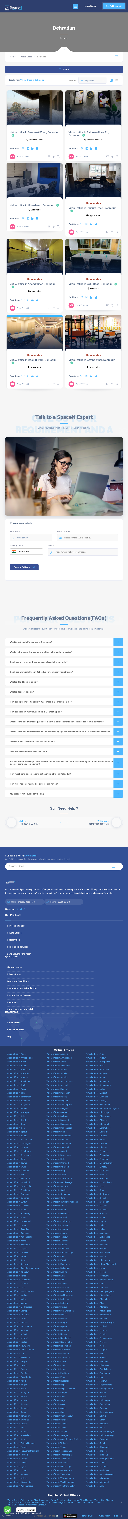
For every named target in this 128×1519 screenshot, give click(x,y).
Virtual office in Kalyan (17, 1248)
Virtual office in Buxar (95, 1139)
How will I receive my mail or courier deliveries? (34, 784)
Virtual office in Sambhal (18, 1408)
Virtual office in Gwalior (57, 1206)
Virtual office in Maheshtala (98, 1295)
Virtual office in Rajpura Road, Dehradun (92, 208)
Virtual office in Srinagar (57, 1435)
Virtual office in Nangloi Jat (59, 1338)
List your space (14, 967)
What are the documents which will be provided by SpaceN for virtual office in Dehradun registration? (60, 732)
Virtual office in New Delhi (18, 1346)
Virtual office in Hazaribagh (19, 1213)
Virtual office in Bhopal (17, 1124)
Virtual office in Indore (16, 1225)
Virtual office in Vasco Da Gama (100, 1474)
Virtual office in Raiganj (17, 1385)
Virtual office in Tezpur (17, 1447)
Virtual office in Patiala (17, 1365)
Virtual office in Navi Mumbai (59, 1342)
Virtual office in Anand (96, 1077)
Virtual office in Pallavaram (18, 1357)
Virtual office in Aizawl (96, 1058)
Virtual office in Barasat (96, 1093)
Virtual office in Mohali (56, 1315)
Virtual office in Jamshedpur (19, 1237)
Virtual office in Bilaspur (96, 1132)
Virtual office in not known (58, 1350)
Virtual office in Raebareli (58, 1381)
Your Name (15, 531)
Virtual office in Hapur (56, 1209)
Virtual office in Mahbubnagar (60, 1295)
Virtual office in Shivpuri (57, 1420)
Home (13, 57)
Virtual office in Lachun (57, 1283)
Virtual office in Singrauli (97, 1423)
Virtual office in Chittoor (96, 1147)
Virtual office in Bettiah (17, 1108)
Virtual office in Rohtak (96, 1396)
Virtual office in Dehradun (97, 1155)
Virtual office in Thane (56, 1447)
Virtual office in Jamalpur (18, 1233)
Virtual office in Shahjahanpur (60, 1416)
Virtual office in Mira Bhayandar (60, 1311)
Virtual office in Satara (16, 1412)
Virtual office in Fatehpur (97, 1178)
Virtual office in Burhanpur (58, 1139)
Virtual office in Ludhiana (97, 1287)
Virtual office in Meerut (57, 1307)
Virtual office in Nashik (17, 1342)
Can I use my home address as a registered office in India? (39, 662)
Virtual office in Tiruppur (17, 1459)
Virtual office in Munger (57, 1322)
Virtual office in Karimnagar (98, 1252)
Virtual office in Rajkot (16, 1388)
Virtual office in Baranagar (58, 1093)
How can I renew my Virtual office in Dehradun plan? (36, 712)
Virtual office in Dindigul (97, 1167)
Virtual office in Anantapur (18, 1081)
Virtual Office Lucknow (34, 1502)
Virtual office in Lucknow (58, 1287)
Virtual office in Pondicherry (98, 1369)
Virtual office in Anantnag (97, 1081)
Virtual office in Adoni (16, 1054)
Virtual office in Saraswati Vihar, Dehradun (34, 132)
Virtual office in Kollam (96, 1272)
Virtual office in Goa (95, 1190)
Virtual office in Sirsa (16, 1427)
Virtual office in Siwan (56, 1427)
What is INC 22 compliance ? (24, 682)
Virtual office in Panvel (56, 1361)
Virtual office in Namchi (57, 1334)
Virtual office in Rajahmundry (99, 1385)
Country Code (16, 546)
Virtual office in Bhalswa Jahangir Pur (102, 1108)
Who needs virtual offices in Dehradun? (29, 751)
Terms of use (87, 1516)
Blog (116, 1516)
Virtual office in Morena (57, 1318)
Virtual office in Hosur (16, 1217)
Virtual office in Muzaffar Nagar (100, 1322)
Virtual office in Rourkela (18, 1400)
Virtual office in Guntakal (97, 1198)
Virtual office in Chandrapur (59, 1143)
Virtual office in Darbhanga (19, 1155)
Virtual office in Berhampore (59, 1104)
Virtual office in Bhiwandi (58, 1120)
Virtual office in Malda (16, 1299)
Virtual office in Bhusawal (97, 1124)
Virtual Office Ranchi (76, 1502)
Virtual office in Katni (16, 1260)
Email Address (63, 531)
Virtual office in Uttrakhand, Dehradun (32, 205)
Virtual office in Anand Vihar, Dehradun (33, 284)
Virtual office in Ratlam (17, 1396)
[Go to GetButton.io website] (7, 1516)
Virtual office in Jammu (57, 1233)
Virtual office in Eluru (16, 1174)
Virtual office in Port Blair (18, 1373)
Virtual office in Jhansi (17, 1241)
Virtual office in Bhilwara (57, 1116)
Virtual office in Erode (56, 1174)
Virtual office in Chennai (96, 1143)
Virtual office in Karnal (16, 1256)
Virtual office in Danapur (97, 1151)
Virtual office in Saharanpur (98, 1400)
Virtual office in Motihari (96, 1318)
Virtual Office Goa (14, 1502)
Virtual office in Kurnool (17, 1283)
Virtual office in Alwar (95, 1065)
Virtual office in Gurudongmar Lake (62, 1202)
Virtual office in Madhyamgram (100, 1291)
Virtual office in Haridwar (97, 1209)
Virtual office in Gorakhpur (58, 1194)
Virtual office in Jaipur (96, 1225)
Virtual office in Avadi (16, 1089)
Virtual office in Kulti (55, 1279)
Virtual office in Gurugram (97, 1202)
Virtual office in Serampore (19, 1416)
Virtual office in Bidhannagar (59, 1128)
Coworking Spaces (16, 926)
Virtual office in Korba (16, 1276)
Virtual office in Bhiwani (96, 1120)
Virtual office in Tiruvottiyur (58, 1459)
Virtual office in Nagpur (96, 1330)
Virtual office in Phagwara (97, 1365)
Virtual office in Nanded (96, 1334)
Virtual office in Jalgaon (57, 1229)
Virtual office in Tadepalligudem (21, 1443)
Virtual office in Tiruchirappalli (60, 1455)
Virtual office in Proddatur (58, 1373)
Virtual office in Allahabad (58, 1065)
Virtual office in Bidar (16, 1128)
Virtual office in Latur (95, 1283)
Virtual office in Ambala (57, 1069)
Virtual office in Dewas (17, 1163)
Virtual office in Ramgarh (18, 1392)
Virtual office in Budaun (96, 1136)
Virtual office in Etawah (96, 1174)
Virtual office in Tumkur (17, 1462)
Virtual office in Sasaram (97, 1408)
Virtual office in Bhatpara (58, 1112)
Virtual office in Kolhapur (18, 1272)
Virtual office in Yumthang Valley (61, 1486)
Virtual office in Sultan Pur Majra (100, 1435)
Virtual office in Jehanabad (98, 1237)
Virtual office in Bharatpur (18, 1112)
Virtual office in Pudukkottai (19, 1377)
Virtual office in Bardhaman (19, 1097)
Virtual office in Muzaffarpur (19, 1326)
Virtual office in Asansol (57, 1085)
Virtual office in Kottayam (97, 1276)
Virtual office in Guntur (17, 1202)
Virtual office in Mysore (57, 1326)
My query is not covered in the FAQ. (27, 794)
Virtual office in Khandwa (18, 1264)
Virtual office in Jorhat (96, 1241)
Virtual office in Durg (56, 1171)
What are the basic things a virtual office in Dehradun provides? (41, 652)
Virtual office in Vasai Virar (58, 1474)
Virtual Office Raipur (96, 1502)
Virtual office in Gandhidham (99, 1182)
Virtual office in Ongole (96, 1350)
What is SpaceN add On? (22, 692)
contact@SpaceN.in (25, 902)
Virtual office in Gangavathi (19, 1186)
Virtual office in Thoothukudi (59, 1451)
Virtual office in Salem (56, 1404)
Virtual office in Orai (15, 1353)
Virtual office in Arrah (16, 1085)
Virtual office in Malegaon (58, 1299)
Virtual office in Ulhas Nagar (59, 1466)
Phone (51, 546)
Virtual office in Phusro (17, 1369)
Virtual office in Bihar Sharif (98, 1128)
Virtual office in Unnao (17, 1470)
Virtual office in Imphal (96, 1221)
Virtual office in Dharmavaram (99, 1163)
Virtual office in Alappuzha (98, 1062)
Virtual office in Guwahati (18, 1206)
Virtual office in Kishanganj (58, 1268)
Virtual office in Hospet (96, 1213)
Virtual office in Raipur (56, 1385)
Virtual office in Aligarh (17, 1065)
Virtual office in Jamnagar (97, 1233)
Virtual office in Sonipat (57, 1431)
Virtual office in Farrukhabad (59, 1178)
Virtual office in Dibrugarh (58, 1167)
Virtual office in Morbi (16, 1318)
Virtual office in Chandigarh (19, 1143)
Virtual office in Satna (56, 1412)
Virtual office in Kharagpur (58, 1264)
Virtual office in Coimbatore (19, 1151)
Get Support (13, 1022)
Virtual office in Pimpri (56, 1369)
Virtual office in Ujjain (16, 1466)
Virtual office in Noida (96, 1346)
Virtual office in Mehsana (97, 1307)
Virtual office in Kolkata (57, 1272)
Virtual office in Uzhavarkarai (59, 1470)
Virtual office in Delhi (56, 1159)
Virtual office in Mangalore (98, 1299)
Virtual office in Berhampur (98, 1104)
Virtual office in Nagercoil (58, 1330)
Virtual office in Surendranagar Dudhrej (64, 1439)
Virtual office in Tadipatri (57, 1443)
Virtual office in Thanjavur (97, 1447)
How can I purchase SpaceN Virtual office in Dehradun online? (41, 702)
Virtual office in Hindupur (58, 1213)
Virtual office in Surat (16, 1439)
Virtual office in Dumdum (18, 1171)
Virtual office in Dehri (16, 1159)
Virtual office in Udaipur (57, 1462)
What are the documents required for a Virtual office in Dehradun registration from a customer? (57, 722)
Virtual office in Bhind (16, 1120)
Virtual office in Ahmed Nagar (20, 1058)
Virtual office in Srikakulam (19, 1435)
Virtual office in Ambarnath (98, 1069)
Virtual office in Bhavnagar (98, 1112)
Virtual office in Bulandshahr (19, 1139)
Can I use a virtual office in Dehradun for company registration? (41, 672)
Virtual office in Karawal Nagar (60, 1252)
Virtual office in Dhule (16, 1167)
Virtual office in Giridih (56, 1190)
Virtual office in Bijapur (17, 1132)
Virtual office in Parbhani (97, 1361)
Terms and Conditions (18, 981)
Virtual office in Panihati (96, 1357)
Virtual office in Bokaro (17, 1136)
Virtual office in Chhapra (17, 1147)
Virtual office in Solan (95, 1427)
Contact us (12, 1002)
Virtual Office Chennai (103, 1500)
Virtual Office (26, 57)
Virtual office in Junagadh (18, 1244)
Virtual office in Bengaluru (18, 1104)
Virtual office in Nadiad (96, 1326)
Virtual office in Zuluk (95, 1486)
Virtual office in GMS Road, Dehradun (91, 284)
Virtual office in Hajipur (96, 1206)
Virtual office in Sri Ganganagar (100, 1431)
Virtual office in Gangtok (57, 1186)
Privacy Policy (14, 974)
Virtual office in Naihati (17, 1334)
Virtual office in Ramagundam (99, 1388)
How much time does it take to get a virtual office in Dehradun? (40, 774)
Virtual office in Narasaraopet (99, 1338)
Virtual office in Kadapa (57, 1244)
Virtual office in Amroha (57, 1077)
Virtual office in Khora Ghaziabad (101, 1264)
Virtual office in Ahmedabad (59, 1058)
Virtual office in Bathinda (97, 1097)
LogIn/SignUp (90, 6)
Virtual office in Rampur (57, 1392)
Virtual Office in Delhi (16, 1500)
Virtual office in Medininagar (19, 1307)
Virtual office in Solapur (17, 1431)
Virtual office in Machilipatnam (20, 1291)
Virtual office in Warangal (97, 1482)
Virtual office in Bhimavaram (98, 1116)
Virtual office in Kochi (95, 1268)
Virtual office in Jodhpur (57, 1241)
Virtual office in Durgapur (97, 1171)
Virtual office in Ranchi (96, 1392)
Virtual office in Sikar (95, 1420)
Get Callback (112, 6)
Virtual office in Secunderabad (99, 1412)
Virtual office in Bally (16, 1093)
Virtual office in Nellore (96, 1342)
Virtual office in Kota (56, 1276)
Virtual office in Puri (94, 1377)
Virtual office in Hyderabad (19, 1221)
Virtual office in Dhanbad (58, 1163)
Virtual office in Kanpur (96, 1248)
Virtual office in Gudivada (97, 1194)
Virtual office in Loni (16, 1287)
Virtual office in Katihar (96, 1256)
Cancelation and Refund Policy (22, 988)
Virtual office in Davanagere (59, 1155)
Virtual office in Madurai (17, 1295)
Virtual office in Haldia (16, 1209)
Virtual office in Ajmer (16, 1062)
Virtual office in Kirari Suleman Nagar (23, 1268)
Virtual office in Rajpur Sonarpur (61, 1388)
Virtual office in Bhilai (16, 1116)
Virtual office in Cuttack (57, 1151)
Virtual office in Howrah (57, 1217)
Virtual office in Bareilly (57, 1097)
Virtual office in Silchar (17, 1423)
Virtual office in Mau (95, 1303)
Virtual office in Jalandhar (18, 1229)
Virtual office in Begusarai (18, 1100)
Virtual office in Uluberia (97, 1466)
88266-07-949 (64, 902)
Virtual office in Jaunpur (57, 1237)
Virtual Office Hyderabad (61, 1500)
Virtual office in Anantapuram (60, 1081)
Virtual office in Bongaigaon (59, 1136)
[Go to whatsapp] (7, 1510)
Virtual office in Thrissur (96, 1451)
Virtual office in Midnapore (18, 1311)
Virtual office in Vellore (17, 1478)
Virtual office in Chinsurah (58, 1147)
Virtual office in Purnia (16, 1381)
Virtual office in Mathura (57, 1303)
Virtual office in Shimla (96, 1416)
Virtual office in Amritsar (17, 1077)
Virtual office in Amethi (57, 1073)
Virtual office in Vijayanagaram (60, 1478)
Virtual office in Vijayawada (19, 1482)
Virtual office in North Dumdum (20, 1350)
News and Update (15, 1029)
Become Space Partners (19, 995)
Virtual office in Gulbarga (18, 1198)
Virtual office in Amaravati (18, 1069)
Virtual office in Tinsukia (17, 1455)
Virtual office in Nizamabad (59, 1346)
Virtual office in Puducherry (98, 1373)
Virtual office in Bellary (96, 1100)
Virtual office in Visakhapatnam (60, 1482)
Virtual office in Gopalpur (18, 1194)
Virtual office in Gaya (95, 1186)
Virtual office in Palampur (58, 1353)
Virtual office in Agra (95, 1054)
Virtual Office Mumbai (83, 1500)
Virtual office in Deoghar (97, 1159)
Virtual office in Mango (17, 1303)
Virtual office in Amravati (97, 1073)
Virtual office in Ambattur (18, 1073)
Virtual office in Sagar (56, 1400)
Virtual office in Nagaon (17, 1330)
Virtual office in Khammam (98, 1260)
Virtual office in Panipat (17, 1361)
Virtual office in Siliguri (56, 1423)
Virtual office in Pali (94, 1353)
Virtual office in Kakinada (97, 1244)
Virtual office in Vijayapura (97, 1478)
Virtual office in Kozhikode (18, 1279)
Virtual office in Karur (56, 1256)
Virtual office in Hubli (95, 1217)
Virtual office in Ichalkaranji (59, 1221)
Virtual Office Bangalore (38, 1500)
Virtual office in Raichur (96, 1381)
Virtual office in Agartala (57, 1054)
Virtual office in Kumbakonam (99, 1279)
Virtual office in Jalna (95, 1229)
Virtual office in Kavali (56, 1260)
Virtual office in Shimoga (18, 1420)
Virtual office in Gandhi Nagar (60, 1182)
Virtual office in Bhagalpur (58, 1108)
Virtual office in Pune (56, 1377)
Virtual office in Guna (56, 1198)
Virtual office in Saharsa (17, 1404)
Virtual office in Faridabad (18, 1178)
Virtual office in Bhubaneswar (60, 1124)
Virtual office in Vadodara (97, 1470)
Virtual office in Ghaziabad (18, 1190)
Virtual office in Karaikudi (18, 1252)
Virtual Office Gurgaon (55, 1502)
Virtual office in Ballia (95, 1089)
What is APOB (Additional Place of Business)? (32, 742)
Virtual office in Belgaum (57, 1100)
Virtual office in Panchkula (58, 1357)
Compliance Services (17, 947)
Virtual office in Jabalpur (57, 1225)
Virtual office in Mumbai (17, 1322)
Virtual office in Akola (56, 1062)
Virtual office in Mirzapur (18, 1315)
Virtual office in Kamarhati (58, 1248)
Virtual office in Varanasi (17, 1474)
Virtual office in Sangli (56, 1408)
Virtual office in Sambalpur (98, 1404)
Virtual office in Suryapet (97, 1439)
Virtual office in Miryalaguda (98, 1311)
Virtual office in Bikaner (57, 1132)
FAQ (9, 1036)
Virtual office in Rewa (56, 1396)
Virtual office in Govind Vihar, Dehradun (92, 360)
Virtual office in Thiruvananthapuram (23, 1451)
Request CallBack (22, 567)
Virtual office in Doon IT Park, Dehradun (33, 360)
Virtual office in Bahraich (57, 1089)
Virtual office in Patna (56, 1365)
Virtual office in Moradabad (98, 1315)
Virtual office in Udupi (96, 1462)
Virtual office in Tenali (95, 1443)
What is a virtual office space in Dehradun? (31, 642)
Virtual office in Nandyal (17, 1338)
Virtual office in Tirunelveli (97, 1455)
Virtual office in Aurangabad (98, 1085)
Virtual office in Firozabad (18, 1182)
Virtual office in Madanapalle (59, 1291)
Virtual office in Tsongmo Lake (99, 1459)
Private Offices (14, 933)
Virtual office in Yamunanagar (20, 1486)
